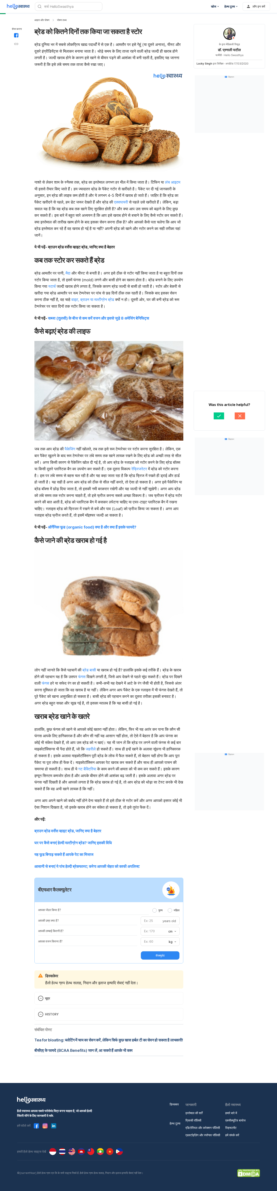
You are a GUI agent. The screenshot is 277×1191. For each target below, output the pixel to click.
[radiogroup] (166, 910)
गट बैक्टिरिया (87, 769)
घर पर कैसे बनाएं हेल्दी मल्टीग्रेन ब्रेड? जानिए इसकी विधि (73, 842)
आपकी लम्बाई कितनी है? (51, 931)
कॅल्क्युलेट (160, 955)
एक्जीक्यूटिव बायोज (235, 1120)
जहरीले (91, 749)
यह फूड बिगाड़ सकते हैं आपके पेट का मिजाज (63, 854)
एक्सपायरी (121, 202)
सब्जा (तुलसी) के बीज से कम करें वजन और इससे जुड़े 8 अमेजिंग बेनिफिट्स (98, 318)
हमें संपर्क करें (232, 1135)
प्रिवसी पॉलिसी (193, 1120)
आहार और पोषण (41, 20)
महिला (177, 910)
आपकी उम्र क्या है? (48, 920)
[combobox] (171, 931)
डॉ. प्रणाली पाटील (229, 50)
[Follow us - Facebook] (36, 1125)
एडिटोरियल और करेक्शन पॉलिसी (202, 1128)
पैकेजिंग (69, 449)
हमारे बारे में (231, 1113)
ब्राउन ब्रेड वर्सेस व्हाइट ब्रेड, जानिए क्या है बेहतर (67, 831)
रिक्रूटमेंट (231, 1128)
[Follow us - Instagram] (45, 1125)
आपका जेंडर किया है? (49, 910)
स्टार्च (52, 286)
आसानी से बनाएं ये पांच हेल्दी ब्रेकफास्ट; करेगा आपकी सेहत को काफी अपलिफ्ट (87, 866)
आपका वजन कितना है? (50, 941)
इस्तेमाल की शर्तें (194, 1113)
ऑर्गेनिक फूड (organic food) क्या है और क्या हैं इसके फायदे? (92, 527)
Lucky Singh (204, 63)
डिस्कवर (174, 1104)
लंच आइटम (172, 182)
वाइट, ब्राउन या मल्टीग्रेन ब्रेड (92, 299)
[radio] (154, 910)
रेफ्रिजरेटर (139, 469)
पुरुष (160, 910)
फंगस (81, 676)
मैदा (68, 273)
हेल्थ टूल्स (175, 1123)
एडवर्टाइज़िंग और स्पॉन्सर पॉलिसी (202, 1135)
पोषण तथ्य (62, 20)
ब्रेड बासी (89, 670)
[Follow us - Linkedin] (53, 1125)
